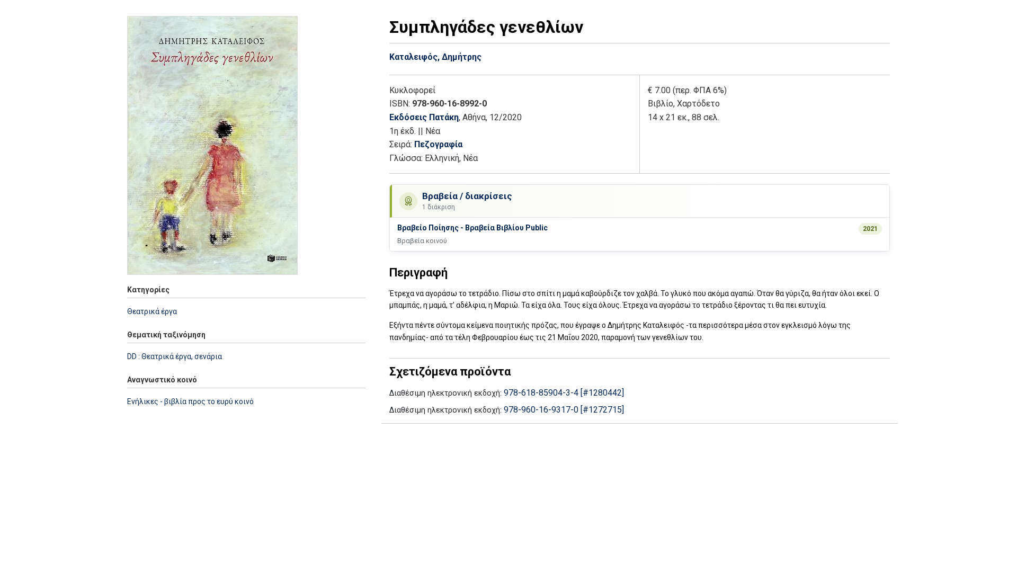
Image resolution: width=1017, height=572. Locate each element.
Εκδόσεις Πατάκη (424, 117)
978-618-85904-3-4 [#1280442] (564, 393)
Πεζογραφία (438, 144)
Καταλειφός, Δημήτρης (435, 57)
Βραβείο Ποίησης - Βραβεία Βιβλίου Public (472, 228)
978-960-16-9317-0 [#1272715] (564, 410)
